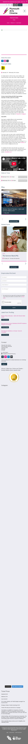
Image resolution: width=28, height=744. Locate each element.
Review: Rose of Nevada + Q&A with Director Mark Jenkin (13, 316)
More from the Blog (14, 221)
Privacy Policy (11, 732)
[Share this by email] (5, 61)
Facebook (18, 114)
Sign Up (4, 364)
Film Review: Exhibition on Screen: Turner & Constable (11, 331)
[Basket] (16, 5)
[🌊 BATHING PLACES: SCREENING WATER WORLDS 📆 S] (14, 410)
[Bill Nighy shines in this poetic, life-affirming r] (14, 662)
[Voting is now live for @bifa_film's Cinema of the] (14, 455)
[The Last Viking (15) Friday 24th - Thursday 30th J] (14, 573)
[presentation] (11, 302)
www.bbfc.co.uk (8, 152)
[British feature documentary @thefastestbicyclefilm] (14, 484)
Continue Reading (5, 319)
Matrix (15, 730)
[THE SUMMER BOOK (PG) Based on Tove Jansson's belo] (14, 395)
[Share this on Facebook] (2, 61)
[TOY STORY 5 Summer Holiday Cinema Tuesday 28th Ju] (14, 558)
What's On (23, 1)
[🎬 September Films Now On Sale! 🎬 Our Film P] (14, 499)
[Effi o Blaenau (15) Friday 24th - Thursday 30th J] (14, 588)
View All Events (14, 267)
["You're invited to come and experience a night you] (14, 470)
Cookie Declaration (18, 732)
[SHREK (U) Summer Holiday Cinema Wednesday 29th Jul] (14, 529)
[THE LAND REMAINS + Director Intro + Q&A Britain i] (14, 440)
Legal (7, 732)
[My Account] (14, 5)
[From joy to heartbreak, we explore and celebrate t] (14, 425)
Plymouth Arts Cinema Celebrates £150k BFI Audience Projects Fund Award (14, 324)
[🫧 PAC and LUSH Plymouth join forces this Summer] (14, 618)
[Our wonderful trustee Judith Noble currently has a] (14, 647)
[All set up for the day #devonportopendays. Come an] (14, 603)
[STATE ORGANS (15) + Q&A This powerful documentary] (14, 514)
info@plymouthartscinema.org (9, 353)
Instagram (24, 114)
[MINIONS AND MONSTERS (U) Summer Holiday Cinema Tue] (14, 544)
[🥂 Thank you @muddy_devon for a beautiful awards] (14, 633)
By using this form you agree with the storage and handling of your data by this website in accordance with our (14, 296)
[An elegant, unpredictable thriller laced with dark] (14, 677)
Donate (20, 4)
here (26, 712)
